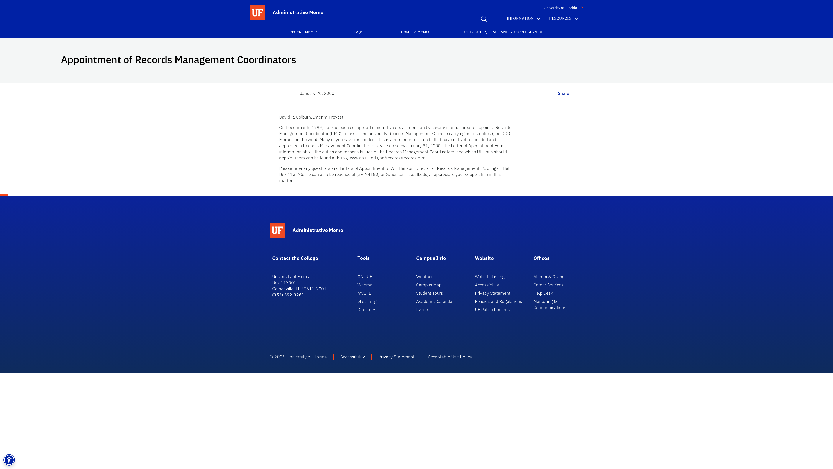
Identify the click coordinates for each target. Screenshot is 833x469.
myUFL (364, 293)
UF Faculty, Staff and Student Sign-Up (504, 32)
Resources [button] (560, 18)
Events (422, 309)
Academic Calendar (435, 301)
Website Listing (490, 276)
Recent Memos (303, 32)
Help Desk (543, 293)
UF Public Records (492, 309)
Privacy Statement (492, 293)
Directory (366, 309)
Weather (424, 276)
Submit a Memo (413, 32)
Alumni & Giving (548, 276)
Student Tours (429, 293)
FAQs (358, 32)
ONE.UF (364, 276)
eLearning (367, 301)
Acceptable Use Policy (450, 357)
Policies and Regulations (498, 301)
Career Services (548, 285)
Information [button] (520, 18)
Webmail (366, 285)
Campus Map (428, 285)
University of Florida (560, 7)
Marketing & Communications (549, 304)
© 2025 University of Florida (298, 357)
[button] (9, 460)
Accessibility (487, 285)
